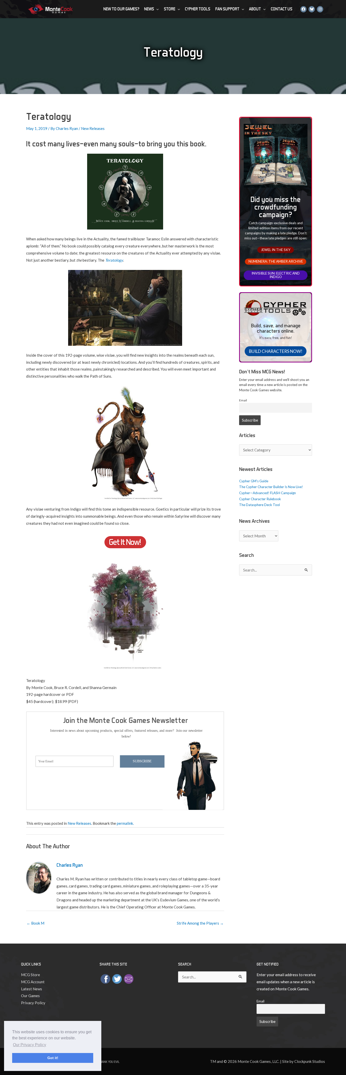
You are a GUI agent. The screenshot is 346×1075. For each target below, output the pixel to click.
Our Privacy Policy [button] (29, 1045)
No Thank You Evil (107, 1062)
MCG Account (33, 981)
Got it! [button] (52, 1058)
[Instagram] (320, 9)
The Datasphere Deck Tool (259, 505)
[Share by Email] (129, 978)
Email (243, 400)
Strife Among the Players (200, 923)
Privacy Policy (33, 1002)
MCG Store (30, 974)
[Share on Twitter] (117, 978)
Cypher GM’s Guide (253, 481)
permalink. (125, 823)
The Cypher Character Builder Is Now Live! (271, 487)
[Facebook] (303, 9)
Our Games (30, 995)
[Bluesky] (311, 9)
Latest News (31, 989)
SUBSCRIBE (142, 761)
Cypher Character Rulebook (260, 499)
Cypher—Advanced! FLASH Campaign (267, 493)
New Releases (93, 128)
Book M (35, 923)
